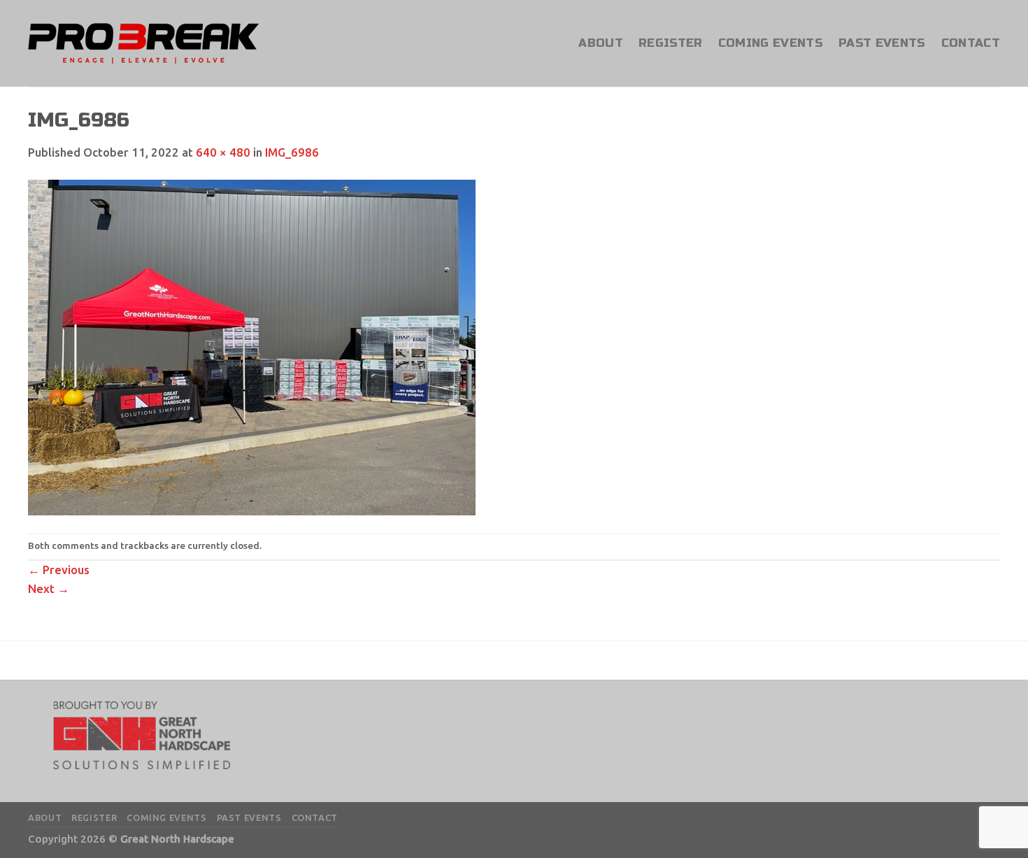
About (600, 43)
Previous (59, 569)
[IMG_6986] (252, 346)
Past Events (882, 43)
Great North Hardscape (177, 839)
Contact (970, 43)
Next (48, 588)
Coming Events (770, 43)
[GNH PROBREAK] (143, 43)
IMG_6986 (292, 152)
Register (670, 43)
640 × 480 (223, 152)
